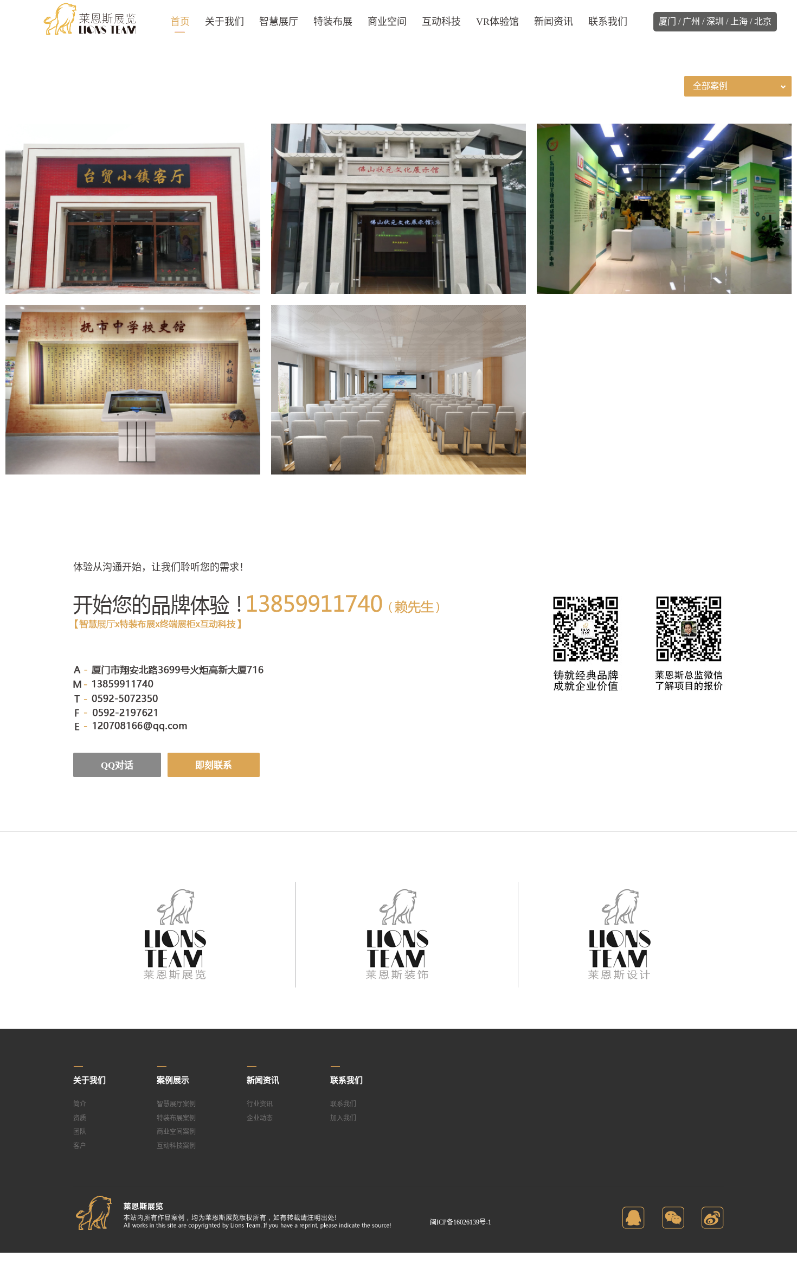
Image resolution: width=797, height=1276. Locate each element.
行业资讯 (260, 1104)
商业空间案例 (176, 1132)
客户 (79, 1146)
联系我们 (343, 1104)
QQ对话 (117, 765)
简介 (79, 1104)
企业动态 (260, 1118)
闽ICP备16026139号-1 (460, 1222)
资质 (79, 1118)
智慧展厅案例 (176, 1104)
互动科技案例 (176, 1146)
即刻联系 (213, 765)
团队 (79, 1132)
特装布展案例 (176, 1118)
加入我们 (343, 1118)
